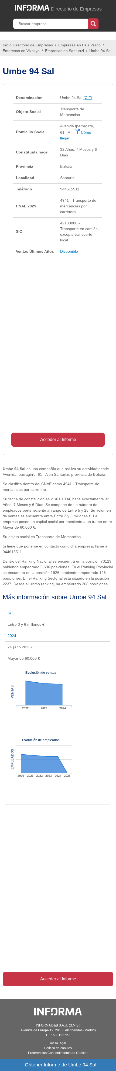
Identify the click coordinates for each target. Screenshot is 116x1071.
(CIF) (87, 97)
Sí (9, 613)
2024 (12, 636)
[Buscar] (93, 23)
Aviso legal (58, 1043)
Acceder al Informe (58, 439)
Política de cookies (58, 1048)
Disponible (69, 251)
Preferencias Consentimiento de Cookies (58, 1053)
